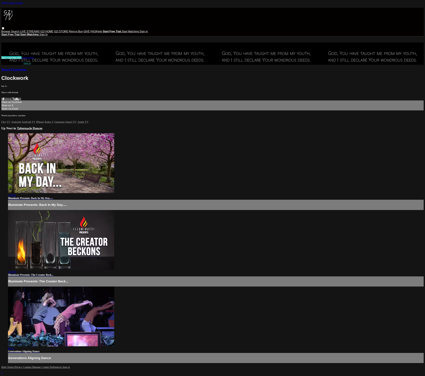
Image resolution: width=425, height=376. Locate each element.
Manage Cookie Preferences (47, 367)
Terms (10, 367)
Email (18, 98)
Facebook (6, 98)
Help (4, 367)
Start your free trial (11, 57)
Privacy (18, 367)
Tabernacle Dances (29, 128)
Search (15, 31)
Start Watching (130, 31)
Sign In (43, 34)
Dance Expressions (14, 69)
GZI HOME (46, 31)
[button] (3, 28)
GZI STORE (61, 31)
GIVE (87, 31)
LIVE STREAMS (30, 31)
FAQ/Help (96, 31)
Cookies (27, 367)
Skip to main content (12, 2)
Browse (6, 31)
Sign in (143, 31)
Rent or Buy (76, 31)
